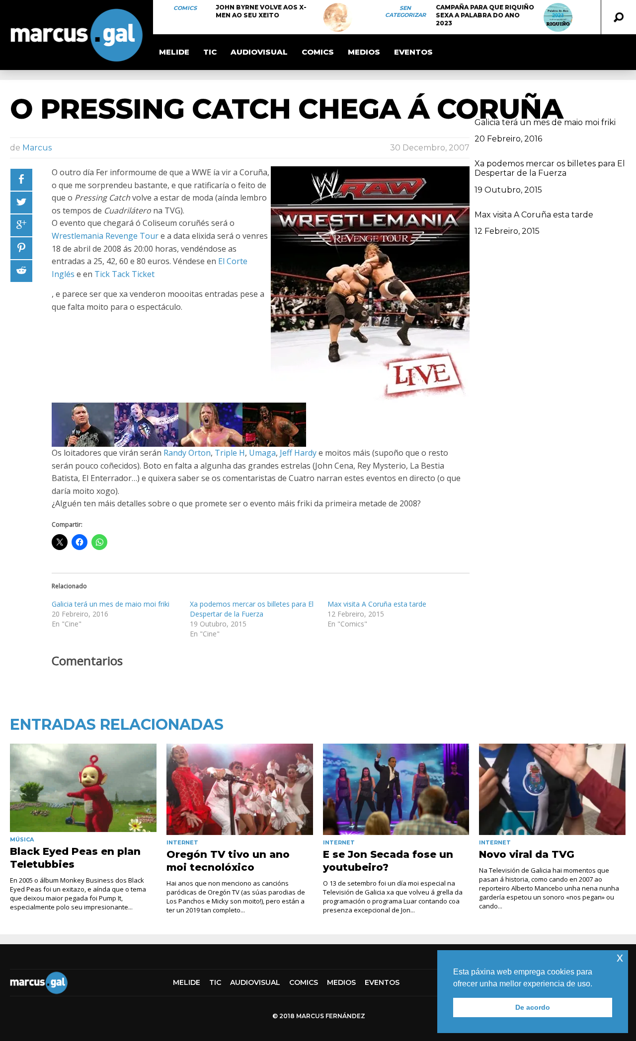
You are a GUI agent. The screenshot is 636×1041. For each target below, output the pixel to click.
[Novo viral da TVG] (552, 789)
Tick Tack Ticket (124, 274)
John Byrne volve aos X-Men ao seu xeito (261, 11)
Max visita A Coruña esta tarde (376, 604)
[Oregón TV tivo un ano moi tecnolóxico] (239, 789)
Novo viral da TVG (526, 854)
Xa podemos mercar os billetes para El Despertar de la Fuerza (252, 609)
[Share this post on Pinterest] (21, 248)
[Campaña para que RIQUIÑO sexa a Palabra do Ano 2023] (558, 17)
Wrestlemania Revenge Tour (105, 235)
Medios (364, 52)
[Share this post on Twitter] (21, 202)
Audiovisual (259, 52)
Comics (185, 7)
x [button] (620, 957)
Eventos (413, 52)
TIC (210, 52)
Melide (174, 52)
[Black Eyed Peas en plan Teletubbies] (83, 788)
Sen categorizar (405, 11)
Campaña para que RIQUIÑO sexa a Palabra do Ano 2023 (485, 15)
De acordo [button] (532, 1007)
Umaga (262, 452)
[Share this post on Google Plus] (21, 225)
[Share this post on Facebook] (21, 180)
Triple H (230, 452)
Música (22, 839)
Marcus (37, 147)
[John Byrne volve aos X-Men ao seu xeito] (337, 17)
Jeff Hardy (298, 452)
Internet (182, 842)
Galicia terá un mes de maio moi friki (110, 604)
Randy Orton (187, 452)
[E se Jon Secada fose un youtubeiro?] (396, 789)
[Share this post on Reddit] (21, 271)
